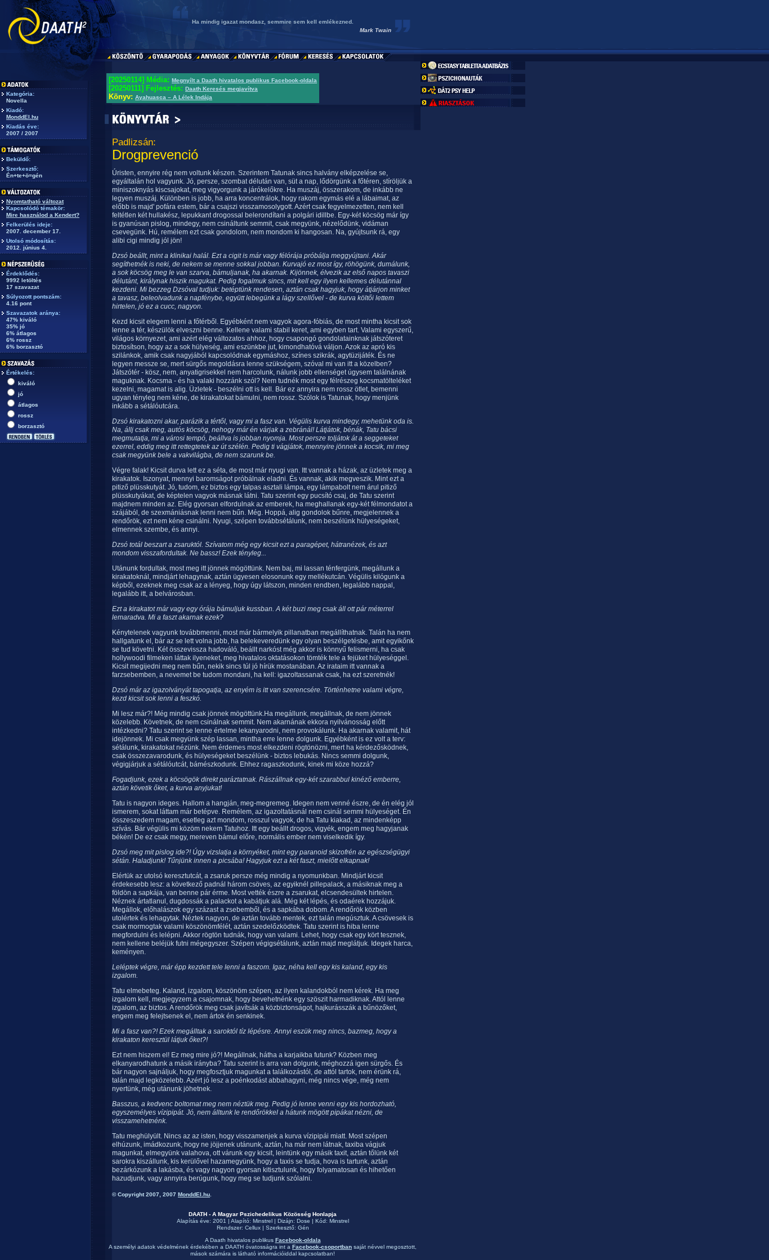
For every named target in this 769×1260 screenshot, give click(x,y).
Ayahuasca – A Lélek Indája (173, 97)
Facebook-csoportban (322, 1247)
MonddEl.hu (22, 117)
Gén (303, 1228)
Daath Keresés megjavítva (221, 89)
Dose (303, 1221)
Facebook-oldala (298, 1240)
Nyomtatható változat (35, 201)
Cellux (253, 1228)
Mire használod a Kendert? (42, 215)
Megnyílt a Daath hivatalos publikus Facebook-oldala (244, 80)
